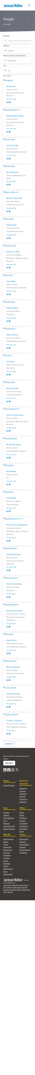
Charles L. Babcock (14, 720)
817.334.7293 (11, 181)
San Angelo (23, 823)
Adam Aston (11, 640)
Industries (23, 794)
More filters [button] (7, 76)
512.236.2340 (11, 128)
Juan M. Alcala (12, 145)
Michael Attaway (13, 666)
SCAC (5, 892)
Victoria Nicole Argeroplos (17, 524)
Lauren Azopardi (13, 693)
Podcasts (6, 823)
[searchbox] (17, 51)
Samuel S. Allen (13, 251)
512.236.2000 (11, 371)
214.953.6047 (11, 427)
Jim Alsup (10, 361)
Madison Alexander (14, 198)
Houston (22, 821)
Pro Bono (6, 858)
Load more (9, 744)
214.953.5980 (11, 235)
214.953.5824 (11, 318)
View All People (8, 785)
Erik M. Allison (12, 307)
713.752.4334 (11, 537)
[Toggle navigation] (29, 5)
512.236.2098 (11, 567)
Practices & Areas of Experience (14, 55)
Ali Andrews (11, 471)
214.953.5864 (11, 208)
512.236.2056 (11, 650)
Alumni (5, 861)
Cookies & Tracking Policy (20, 885)
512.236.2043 (11, 454)
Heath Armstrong (13, 554)
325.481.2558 (11, 264)
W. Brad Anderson (13, 444)
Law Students (24, 844)
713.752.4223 (11, 398)
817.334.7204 (11, 703)
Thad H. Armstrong (14, 583)
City (4, 65)
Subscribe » (9, 763)
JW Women (7, 855)
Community (7, 847)
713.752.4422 (11, 623)
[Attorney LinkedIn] (9, 102)
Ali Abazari (10, 86)
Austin (21, 812)
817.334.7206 (11, 344)
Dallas (21, 815)
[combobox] (18, 50)
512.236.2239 (11, 99)
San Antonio (23, 826)
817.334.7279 (11, 508)
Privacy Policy (7, 887)
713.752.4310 (10, 594)
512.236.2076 (11, 155)
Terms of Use (7, 885)
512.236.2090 (11, 291)
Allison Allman (12, 334)
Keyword (6, 36)
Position (6, 45)
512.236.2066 (11, 481)
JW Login (10, 892)
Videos (5, 844)
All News (6, 812)
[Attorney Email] (7, 102)
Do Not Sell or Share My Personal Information (15, 888)
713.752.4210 (10, 730)
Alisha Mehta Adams (15, 115)
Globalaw (6, 863)
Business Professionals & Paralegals (25, 850)
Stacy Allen (11, 281)
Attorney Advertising (23, 890)
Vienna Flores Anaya (14, 414)
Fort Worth (23, 818)
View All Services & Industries (23, 799)
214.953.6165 (11, 677)
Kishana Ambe (12, 388)
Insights (6, 815)
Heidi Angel (11, 497)
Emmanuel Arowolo (14, 610)
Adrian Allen (11, 224)
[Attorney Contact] (17, 80)
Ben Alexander (12, 172)
